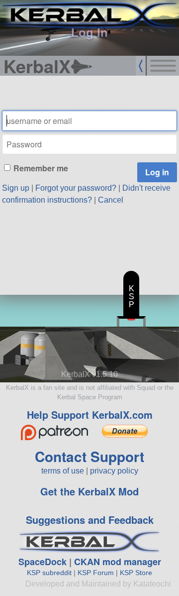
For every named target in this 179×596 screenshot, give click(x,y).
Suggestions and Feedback (90, 519)
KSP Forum (96, 573)
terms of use (62, 471)
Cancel (110, 200)
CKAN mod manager (117, 561)
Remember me (40, 168)
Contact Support (89, 456)
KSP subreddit (49, 573)
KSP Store (136, 573)
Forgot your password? (75, 188)
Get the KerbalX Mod (89, 491)
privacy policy (114, 471)
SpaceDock (42, 561)
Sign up (15, 188)
